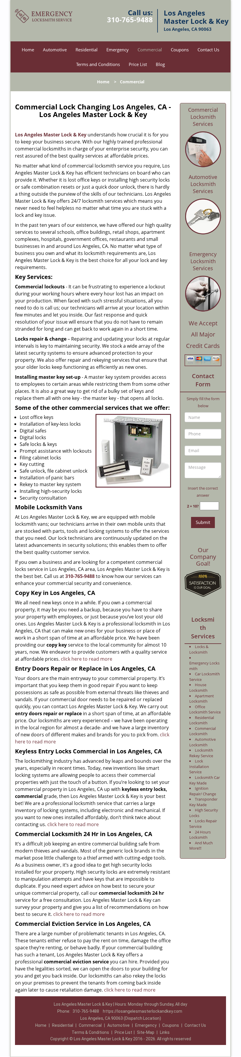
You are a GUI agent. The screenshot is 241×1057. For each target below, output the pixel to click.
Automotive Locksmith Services (203, 184)
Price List (138, 64)
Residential (87, 50)
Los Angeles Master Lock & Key (50, 134)
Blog (160, 64)
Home (28, 50)
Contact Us (208, 50)
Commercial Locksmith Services (203, 116)
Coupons (180, 50)
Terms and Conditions (98, 64)
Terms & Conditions (90, 1032)
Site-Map (145, 1032)
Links (165, 1032)
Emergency (117, 50)
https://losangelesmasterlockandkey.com (142, 1011)
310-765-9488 (130, 19)
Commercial (150, 50)
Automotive (55, 50)
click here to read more (86, 659)
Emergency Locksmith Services (203, 261)
